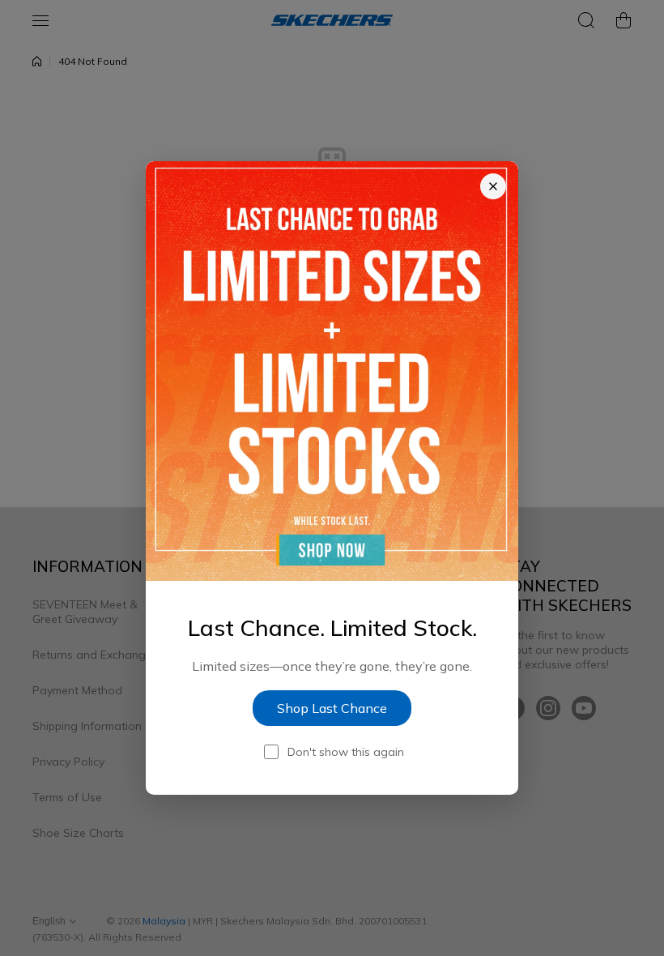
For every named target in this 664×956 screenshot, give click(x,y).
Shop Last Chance (332, 708)
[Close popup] (493, 186)
